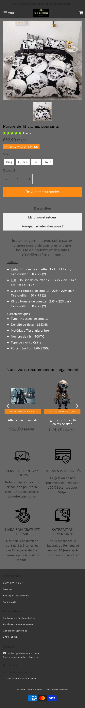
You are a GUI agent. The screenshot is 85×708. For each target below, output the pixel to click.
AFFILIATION (10, 637)
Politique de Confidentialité (19, 617)
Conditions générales (15, 630)
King (9, 162)
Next (77, 405)
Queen (22, 162)
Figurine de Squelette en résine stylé (62, 422)
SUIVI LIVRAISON (13, 582)
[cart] (81, 12)
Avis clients (9, 601)
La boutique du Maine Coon (20, 678)
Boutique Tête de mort (16, 595)
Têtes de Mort (34, 689)
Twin (47, 162)
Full (35, 162)
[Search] (74, 12)
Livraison (8, 588)
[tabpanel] (42, 111)
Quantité (9, 170)
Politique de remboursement (19, 624)
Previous (7, 405)
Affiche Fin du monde (23, 420)
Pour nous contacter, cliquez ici (21, 656)
